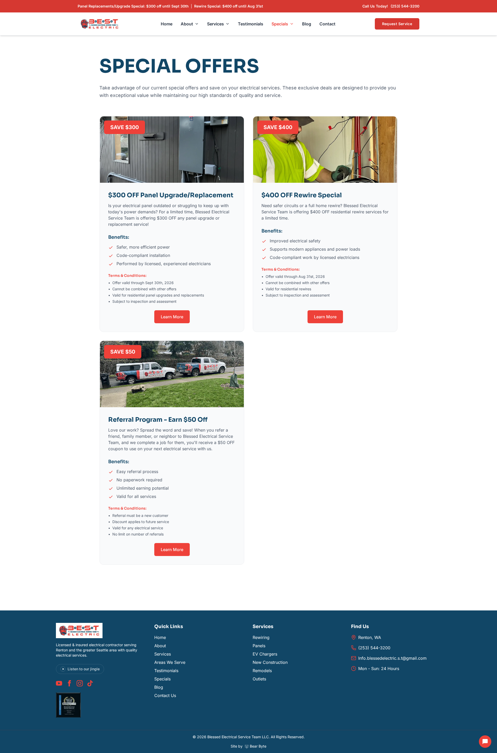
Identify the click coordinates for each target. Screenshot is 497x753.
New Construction (270, 662)
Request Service (397, 24)
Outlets (259, 678)
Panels (259, 645)
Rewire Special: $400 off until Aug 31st (228, 6)
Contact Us (165, 695)
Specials (280, 23)
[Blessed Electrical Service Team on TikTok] (90, 683)
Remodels (262, 670)
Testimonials (250, 23)
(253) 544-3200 (374, 647)
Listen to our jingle (84, 669)
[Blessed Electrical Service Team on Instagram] (80, 683)
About (187, 23)
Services (215, 23)
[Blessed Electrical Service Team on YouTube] (59, 683)
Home (166, 23)
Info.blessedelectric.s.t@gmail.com (392, 658)
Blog (306, 23)
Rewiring (261, 637)
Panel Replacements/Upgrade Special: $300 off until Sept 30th (133, 6)
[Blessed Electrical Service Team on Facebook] (69, 683)
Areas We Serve (169, 662)
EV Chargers (265, 654)
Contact (327, 23)
